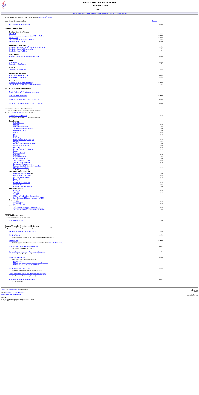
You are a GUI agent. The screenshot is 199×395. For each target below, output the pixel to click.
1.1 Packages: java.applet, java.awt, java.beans (26, 264)
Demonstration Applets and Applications (22, 231)
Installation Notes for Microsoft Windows (22, 49)
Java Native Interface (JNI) (22, 162)
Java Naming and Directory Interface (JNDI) (28, 198)
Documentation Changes (17, 41)
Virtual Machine (18, 123)
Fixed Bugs (13, 62)
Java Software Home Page (17, 77)
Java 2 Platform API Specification (20, 92)
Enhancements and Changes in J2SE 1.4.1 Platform (26, 36)
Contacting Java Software (17, 70)
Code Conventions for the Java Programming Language (27, 274)
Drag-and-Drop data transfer (22, 186)
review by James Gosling (56, 242)
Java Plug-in (18, 202)
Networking (17, 138)
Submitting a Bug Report (17, 64)
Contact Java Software (45, 17)
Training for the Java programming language (23, 246)
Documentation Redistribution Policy (21, 83)
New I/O (16, 132)
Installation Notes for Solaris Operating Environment (27, 47)
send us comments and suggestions (14, 292)
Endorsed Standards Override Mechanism (27, 166)
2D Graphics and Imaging (21, 177)
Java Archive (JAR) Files (21, 160)
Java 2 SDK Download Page (18, 75)
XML (15, 136)
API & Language (91, 13)
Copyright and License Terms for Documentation (25, 84)
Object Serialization (19, 156)
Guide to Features (103, 13)
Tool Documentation (16, 220)
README (12, 34)
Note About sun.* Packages (18, 96)
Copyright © (4, 289)
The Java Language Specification (20, 99)
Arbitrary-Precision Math (21, 145)
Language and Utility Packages (23, 140)
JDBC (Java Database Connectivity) (26, 196)
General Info (81, 13)
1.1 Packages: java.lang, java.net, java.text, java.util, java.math (30, 263)
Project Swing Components (22, 175)
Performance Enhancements (22, 164)
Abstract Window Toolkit (21, 173)
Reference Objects (19, 153)
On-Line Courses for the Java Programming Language (27, 252)
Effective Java (13, 241)
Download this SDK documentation (11, 294)
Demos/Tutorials (122, 13)
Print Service (17, 181)
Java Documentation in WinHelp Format (22, 279)
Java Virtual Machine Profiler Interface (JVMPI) (29, 209)
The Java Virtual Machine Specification (22, 103)
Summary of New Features (18, 116)
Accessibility (17, 185)
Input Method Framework (21, 183)
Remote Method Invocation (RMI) (24, 143)
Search (74, 13)
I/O (14, 134)
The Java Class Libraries (17, 257)
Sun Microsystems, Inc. (14, 289)
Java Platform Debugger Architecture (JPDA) (28, 208)
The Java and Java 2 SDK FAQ (19, 268)
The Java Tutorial (15, 235)
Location (154, 21)
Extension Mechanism (20, 158)
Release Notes (13, 38)
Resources (16, 155)
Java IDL (16, 192)
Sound (15, 151)
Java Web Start (19, 204)
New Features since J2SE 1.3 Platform (21, 40)
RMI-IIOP (16, 190)
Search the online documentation (19, 24)
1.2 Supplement (17, 261)
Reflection (16, 147)
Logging (16, 142)
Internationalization (19, 130)
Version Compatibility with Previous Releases (24, 56)
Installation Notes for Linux (18, 51)
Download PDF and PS (16, 112)
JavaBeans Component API (23, 128)
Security (16, 125)
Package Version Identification (23, 149)
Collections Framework (21, 126)
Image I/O (16, 179)
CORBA (16, 194)
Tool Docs (113, 13)
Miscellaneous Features (21, 168)
